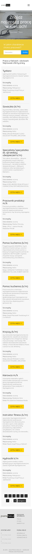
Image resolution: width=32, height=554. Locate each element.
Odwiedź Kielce (22, 537)
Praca (19, 519)
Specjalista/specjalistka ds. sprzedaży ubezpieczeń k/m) (16, 153)
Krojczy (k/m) (10, 332)
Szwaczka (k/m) (11, 106)
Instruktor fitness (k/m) (15, 415)
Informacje (21, 533)
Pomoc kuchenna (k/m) (15, 243)
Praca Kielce (13, 32)
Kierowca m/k (10, 375)
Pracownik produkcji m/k (13, 202)
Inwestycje (20, 523)
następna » (22, 501)
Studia (19, 521)
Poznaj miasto (22, 535)
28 (15, 501)
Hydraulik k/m (10, 458)
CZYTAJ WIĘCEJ (15, 98)
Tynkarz (7, 71)
